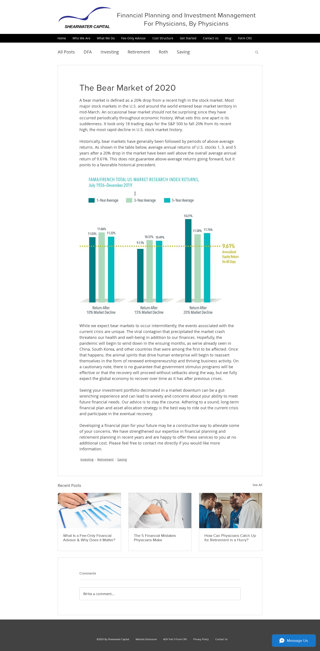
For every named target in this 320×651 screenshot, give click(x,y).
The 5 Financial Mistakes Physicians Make (155, 537)
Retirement (139, 52)
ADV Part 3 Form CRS (175, 639)
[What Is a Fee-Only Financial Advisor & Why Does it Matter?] (89, 510)
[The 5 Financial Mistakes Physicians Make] (160, 510)
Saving (183, 52)
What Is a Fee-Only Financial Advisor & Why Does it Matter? (89, 537)
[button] (81, 38)
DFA (88, 52)
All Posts (66, 52)
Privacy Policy (199, 639)
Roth (163, 52)
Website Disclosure (146, 639)
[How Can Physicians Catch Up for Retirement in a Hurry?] (230, 510)
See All (257, 485)
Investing (110, 52)
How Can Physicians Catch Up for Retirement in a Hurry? (230, 537)
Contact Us (221, 639)
